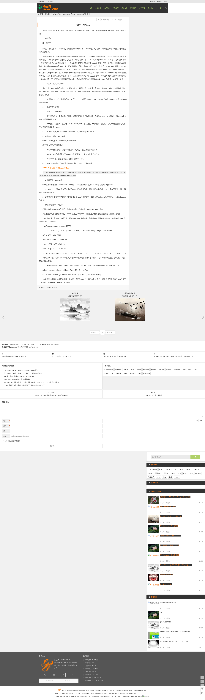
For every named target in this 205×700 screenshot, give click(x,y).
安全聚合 (151, 8)
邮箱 (6, 426)
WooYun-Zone (69, 14)
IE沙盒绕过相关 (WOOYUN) (61, 356)
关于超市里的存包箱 (166, 574)
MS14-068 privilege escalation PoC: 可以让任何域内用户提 (173, 356)
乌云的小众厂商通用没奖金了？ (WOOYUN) (174, 641)
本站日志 (159, 8)
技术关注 (107, 8)
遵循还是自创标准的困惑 (168, 602)
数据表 (106, 373)
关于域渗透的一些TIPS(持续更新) (171, 516)
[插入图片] (201, 420)
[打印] (98, 19)
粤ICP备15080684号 (135, 696)
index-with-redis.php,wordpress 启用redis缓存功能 (21, 370)
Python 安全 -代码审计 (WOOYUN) (114, 356)
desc (132, 369)
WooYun (58, 14)
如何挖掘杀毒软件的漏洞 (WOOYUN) (14, 356)
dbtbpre (161, 369)
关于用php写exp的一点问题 (169, 526)
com (112, 373)
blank (195, 369)
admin (44, 344)
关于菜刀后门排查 (166, 584)
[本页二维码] (202, 693)
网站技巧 (116, 8)
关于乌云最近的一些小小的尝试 (170, 536)
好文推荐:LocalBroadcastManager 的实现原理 (175, 497)
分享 (110, 332)
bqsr (189, 369)
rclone (139, 369)
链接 (165, 1)
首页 (90, 8)
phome (153, 369)
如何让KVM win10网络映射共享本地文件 (17, 379)
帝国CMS (118, 369)
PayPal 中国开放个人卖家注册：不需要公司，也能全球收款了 (24, 385)
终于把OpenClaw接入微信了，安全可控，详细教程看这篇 (23, 373)
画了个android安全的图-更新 (169, 555)
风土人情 (124, 8)
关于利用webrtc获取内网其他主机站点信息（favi (176, 565)
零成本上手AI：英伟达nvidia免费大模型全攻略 (19, 376)
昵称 (6, 421)
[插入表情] (196, 420)
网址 (4, 431)
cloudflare (177, 369)
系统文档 (133, 373)
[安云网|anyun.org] (145, 696)
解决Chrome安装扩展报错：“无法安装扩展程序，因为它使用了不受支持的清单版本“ (32, 382)
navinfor (146, 369)
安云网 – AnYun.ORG (50, 8)
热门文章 (153, 1)
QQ (4, 436)
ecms (125, 373)
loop (184, 369)
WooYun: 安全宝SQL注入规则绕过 (55, 168)
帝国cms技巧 (108, 369)
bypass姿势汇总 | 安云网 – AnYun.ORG (24, 347)
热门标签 (160, 1)
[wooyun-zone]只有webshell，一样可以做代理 (175, 632)
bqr (139, 373)
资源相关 (133, 8)
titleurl (126, 369)
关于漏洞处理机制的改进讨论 (169, 545)
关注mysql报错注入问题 (168, 506)
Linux (161, 612)
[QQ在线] (54, 675)
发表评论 (106, 20)
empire (118, 373)
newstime (146, 373)
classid (168, 369)
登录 (51, 1)
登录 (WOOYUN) (165, 622)
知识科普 (142, 8)
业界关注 (98, 8)
